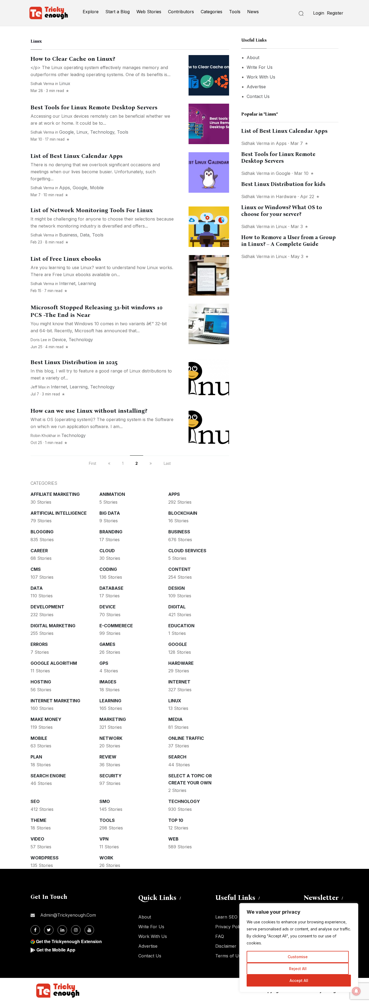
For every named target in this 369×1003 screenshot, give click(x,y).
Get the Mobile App (55, 950)
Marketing (112, 719)
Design (176, 588)
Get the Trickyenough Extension (69, 941)
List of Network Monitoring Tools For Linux (92, 210)
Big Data (109, 513)
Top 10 (175, 820)
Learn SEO (226, 917)
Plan (36, 757)
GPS (103, 663)
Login (318, 13)
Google (66, 132)
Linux (64, 83)
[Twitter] (48, 930)
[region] (298, 947)
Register (335, 13)
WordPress (45, 857)
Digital (177, 606)
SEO (35, 801)
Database (111, 588)
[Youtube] (89, 930)
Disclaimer (225, 946)
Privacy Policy (229, 926)
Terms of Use (229, 955)
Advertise (256, 86)
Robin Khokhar (43, 435)
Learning (87, 283)
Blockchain (182, 513)
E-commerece (116, 625)
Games (107, 644)
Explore (91, 11)
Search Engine (48, 775)
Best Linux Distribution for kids (283, 184)
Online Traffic (186, 738)
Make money (46, 719)
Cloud (107, 550)
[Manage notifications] (356, 991)
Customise (298, 956)
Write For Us (260, 67)
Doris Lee (39, 340)
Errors (39, 644)
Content (179, 569)
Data (84, 235)
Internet (67, 283)
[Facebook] (35, 930)
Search (177, 757)
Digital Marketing (53, 625)
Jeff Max (38, 387)
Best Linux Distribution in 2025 (74, 362)
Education (181, 625)
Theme (38, 820)
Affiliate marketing (55, 494)
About (253, 57)
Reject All (298, 968)
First (92, 463)
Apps (64, 187)
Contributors (181, 11)
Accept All (299, 980)
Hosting (41, 682)
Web (173, 839)
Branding (110, 531)
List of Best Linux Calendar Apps (77, 156)
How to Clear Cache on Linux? (73, 58)
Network (110, 738)
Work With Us (261, 77)
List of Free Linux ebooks (66, 258)
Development (47, 606)
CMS (36, 569)
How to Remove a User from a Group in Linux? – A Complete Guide (288, 240)
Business (68, 235)
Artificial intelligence (59, 513)
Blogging (42, 531)
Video (37, 839)
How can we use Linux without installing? (89, 410)
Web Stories (148, 11)
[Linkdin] (62, 930)
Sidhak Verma (42, 84)
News (253, 11)
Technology (102, 132)
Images (107, 682)
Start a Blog (117, 11)
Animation (112, 494)
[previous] (109, 463)
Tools (234, 11)
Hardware (181, 663)
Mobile (97, 187)
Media (175, 719)
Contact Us (258, 96)
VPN (104, 839)
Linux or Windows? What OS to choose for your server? (281, 210)
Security (110, 775)
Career (39, 550)
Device (59, 339)
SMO (104, 801)
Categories (211, 11)
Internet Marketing (55, 700)
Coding (108, 569)
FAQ (219, 936)
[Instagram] (75, 930)
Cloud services (187, 550)
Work (106, 857)
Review (107, 757)
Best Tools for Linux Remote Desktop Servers (94, 107)
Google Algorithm (54, 663)
